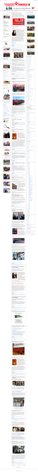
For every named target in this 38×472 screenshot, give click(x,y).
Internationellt (28, 75)
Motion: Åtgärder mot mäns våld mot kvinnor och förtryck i (6, 115)
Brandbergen (14, 74)
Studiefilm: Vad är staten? (5, 110)
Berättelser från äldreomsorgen (16, 49)
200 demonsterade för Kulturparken (19, 268)
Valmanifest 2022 (5, 113)
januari (29, 207)
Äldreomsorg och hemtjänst (29, 76)
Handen (16, 74)
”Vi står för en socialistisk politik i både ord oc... (30, 199)
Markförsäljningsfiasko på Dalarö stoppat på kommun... (30, 194)
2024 (28, 165)
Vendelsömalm (28, 117)
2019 (28, 169)
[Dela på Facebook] (13, 45)
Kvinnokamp (28, 79)
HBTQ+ (16, 462)
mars (28, 205)
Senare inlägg (13, 465)
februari (29, 206)
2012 (28, 208)
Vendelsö (28, 114)
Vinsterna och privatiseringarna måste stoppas (30, 184)
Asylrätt (28, 72)
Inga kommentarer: (19, 44)
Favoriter (14, 264)
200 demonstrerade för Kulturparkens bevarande (30, 190)
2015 (28, 172)
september (29, 177)
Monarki (16, 128)
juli (28, 202)
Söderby (28, 115)
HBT (15, 462)
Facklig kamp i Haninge (17, 307)
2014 (28, 173)
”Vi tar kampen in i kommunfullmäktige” (19, 390)
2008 (28, 211)
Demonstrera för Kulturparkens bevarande (18, 311)
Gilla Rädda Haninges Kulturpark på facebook (17, 328)
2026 (28, 163)
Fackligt (14, 116)
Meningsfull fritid (19, 294)
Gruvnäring (28, 104)
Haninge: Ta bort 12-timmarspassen (5, 105)
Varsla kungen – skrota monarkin (17, 119)
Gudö (27, 118)
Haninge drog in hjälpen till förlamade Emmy (30, 189)
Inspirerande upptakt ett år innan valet (17, 341)
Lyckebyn (28, 119)
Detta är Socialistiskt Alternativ (6, 71)
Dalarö (14, 307)
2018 (28, 170)
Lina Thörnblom (18, 74)
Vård (16, 161)
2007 (28, 212)
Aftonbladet (13, 197)
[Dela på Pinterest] (14, 45)
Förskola (17, 418)
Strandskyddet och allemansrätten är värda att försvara (6, 107)
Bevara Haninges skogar (5, 109)
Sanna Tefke (13, 46)
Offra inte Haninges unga (5, 108)
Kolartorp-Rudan (18, 264)
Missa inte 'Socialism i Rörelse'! (30, 178)
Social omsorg (17, 206)
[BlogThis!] (12, 45)
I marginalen (14, 128)
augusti (29, 201)
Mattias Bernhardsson (22, 74)
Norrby (27, 116)
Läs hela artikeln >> (13, 113)
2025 (28, 164)
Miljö (27, 73)
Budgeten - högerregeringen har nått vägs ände (30, 187)
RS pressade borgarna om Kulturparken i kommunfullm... (30, 192)
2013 (28, 174)
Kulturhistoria (24, 264)
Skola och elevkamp (14, 419)
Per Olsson (18, 128)
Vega (27, 111)
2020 (28, 168)
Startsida (19, 465)
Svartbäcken (28, 120)
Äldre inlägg (24, 465)
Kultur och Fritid (21, 264)
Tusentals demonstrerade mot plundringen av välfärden (30, 181)
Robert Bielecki (14, 161)
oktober (29, 176)
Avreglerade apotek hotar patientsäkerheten (18, 153)
